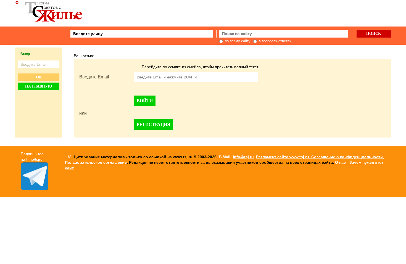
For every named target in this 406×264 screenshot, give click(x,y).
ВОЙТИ (145, 100)
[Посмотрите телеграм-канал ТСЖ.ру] (34, 188)
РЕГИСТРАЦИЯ (153, 124)
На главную (38, 86)
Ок (39, 77)
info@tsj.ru (243, 157)
